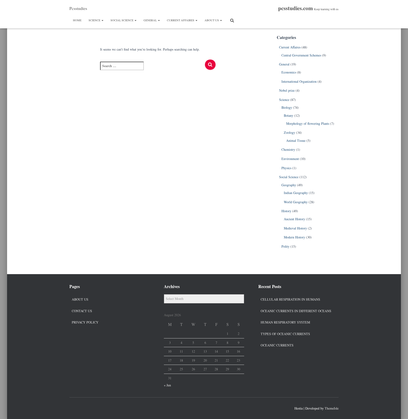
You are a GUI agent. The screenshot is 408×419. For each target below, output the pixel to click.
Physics (286, 168)
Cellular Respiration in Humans (290, 299)
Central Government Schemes (301, 55)
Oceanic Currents (277, 345)
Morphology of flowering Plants (307, 123)
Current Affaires (181, 20)
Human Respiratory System (285, 322)
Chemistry (288, 149)
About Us (212, 20)
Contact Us (82, 311)
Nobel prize (287, 90)
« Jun (167, 385)
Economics (288, 72)
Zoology (289, 132)
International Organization (299, 81)
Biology (286, 107)
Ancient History (294, 219)
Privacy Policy (85, 322)
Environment (290, 158)
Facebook (73, 407)
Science (95, 20)
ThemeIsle (332, 408)
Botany (288, 115)
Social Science (122, 20)
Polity (285, 246)
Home (77, 20)
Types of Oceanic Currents (285, 334)
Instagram (90, 407)
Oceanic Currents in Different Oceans (296, 311)
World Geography (296, 202)
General (150, 20)
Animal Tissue (296, 140)
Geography (288, 185)
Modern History (294, 237)
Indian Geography (296, 192)
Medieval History (295, 228)
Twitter (81, 407)
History (286, 211)
